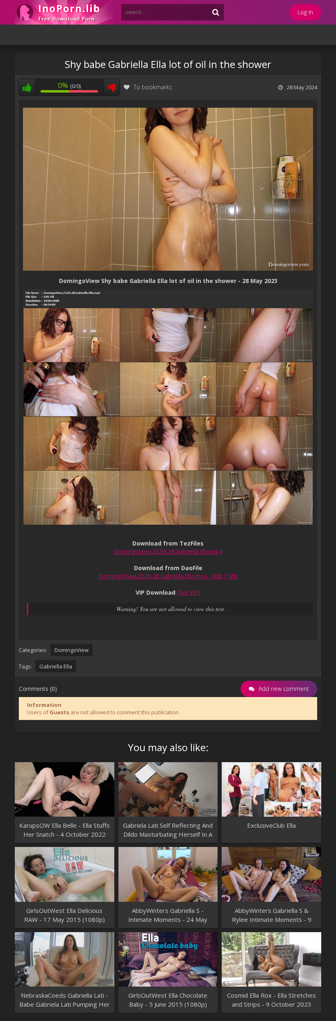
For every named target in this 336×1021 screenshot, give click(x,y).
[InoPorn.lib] (64, 12)
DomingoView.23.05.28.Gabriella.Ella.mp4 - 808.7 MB (168, 576)
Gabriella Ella (55, 666)
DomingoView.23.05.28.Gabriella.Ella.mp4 (168, 551)
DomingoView (71, 650)
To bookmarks (153, 87)
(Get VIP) (188, 592)
